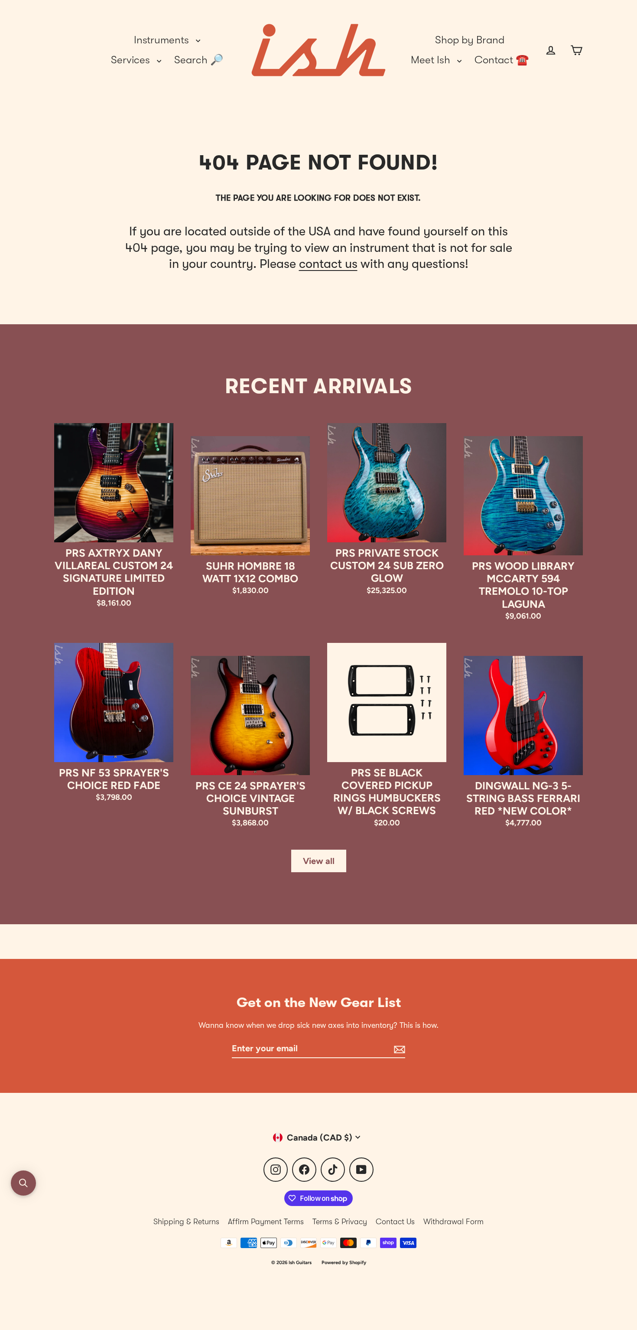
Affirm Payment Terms (266, 1221)
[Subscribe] (398, 1048)
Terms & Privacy (339, 1221)
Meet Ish (432, 60)
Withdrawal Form (453, 1221)
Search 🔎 (198, 60)
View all (319, 861)
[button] (23, 1183)
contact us (328, 264)
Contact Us (395, 1221)
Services (132, 60)
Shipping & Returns (186, 1221)
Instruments (163, 40)
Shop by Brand (469, 40)
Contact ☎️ (501, 60)
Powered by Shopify (344, 1262)
